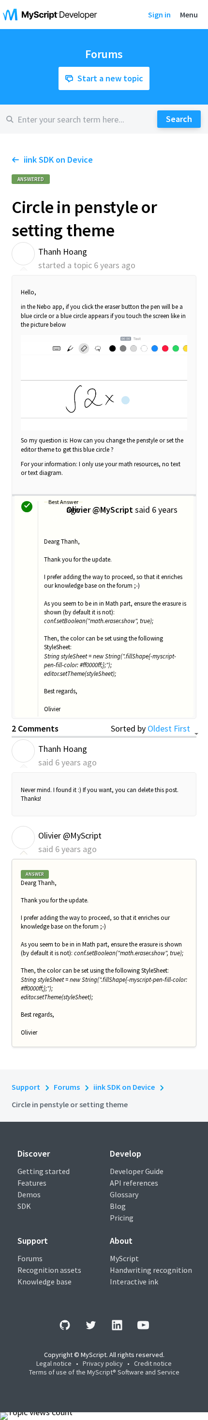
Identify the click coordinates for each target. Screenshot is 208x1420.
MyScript (124, 1258)
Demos (29, 1194)
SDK (24, 1206)
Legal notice (54, 1363)
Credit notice (153, 1363)
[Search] (179, 119)
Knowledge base (44, 1281)
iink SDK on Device (58, 159)
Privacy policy (103, 1363)
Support (26, 1087)
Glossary (124, 1194)
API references (134, 1183)
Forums (67, 1087)
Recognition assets (49, 1270)
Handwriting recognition (151, 1270)
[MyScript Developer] (52, 14)
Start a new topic (110, 78)
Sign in (159, 14)
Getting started (43, 1171)
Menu (189, 14)
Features (31, 1183)
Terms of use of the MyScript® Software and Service (104, 1372)
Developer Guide (136, 1171)
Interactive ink (134, 1281)
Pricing (122, 1217)
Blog (118, 1206)
